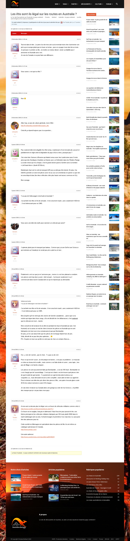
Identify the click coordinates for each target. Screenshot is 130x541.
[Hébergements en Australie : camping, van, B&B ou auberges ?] (114, 277)
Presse (101, 539)
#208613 (78, 401)
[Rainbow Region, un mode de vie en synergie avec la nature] (114, 296)
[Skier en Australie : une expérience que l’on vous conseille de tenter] (114, 237)
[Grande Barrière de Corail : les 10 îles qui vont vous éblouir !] (114, 139)
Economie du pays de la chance (96, 494)
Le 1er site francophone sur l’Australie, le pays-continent (27, 17)
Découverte (85, 4)
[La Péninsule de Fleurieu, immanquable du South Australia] (114, 51)
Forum (108, 4)
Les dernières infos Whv (94, 485)
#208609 (78, 242)
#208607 (78, 190)
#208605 (78, 117)
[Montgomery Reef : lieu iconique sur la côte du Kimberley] (114, 267)
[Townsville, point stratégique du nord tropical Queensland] (114, 178)
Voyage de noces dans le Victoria (96, 78)
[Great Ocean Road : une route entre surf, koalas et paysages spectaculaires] (114, 32)
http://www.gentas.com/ (28, 429)
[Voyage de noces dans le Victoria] (114, 80)
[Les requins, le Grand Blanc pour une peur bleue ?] (114, 61)
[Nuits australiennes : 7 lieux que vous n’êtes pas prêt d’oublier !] (114, 158)
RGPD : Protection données (60, 539)
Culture (98, 4)
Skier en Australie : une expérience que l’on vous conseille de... (96, 236)
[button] (116, 4)
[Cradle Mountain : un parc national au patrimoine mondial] (114, 286)
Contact (95, 539)
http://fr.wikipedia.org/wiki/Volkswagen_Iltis (35, 125)
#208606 (78, 144)
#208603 (78, 66)
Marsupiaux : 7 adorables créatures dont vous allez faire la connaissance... (70, 477)
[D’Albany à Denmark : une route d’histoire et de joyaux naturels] (114, 188)
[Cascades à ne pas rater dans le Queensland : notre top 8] (114, 110)
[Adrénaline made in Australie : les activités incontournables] (114, 217)
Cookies (71, 539)
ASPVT (117, 539)
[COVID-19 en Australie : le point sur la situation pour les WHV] (114, 100)
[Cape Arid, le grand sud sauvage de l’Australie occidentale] (114, 247)
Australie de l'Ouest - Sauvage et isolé (98, 488)
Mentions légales (81, 539)
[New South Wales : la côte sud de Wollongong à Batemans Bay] (114, 257)
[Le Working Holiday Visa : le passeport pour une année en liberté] (54, 488)
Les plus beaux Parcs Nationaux (96, 482)
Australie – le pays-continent (67, 17)
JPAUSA (107, 539)
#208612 (78, 349)
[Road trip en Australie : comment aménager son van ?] (114, 306)
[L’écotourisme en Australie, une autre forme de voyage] (114, 207)
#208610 (78, 269)
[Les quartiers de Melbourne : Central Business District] (114, 90)
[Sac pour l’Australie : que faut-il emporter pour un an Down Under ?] (114, 129)
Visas (65, 4)
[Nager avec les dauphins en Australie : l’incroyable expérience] (114, 149)
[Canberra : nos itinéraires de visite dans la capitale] (114, 198)
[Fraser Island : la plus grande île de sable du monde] (114, 22)
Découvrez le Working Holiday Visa (97, 479)
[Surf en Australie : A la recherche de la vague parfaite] (114, 227)
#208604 (78, 93)
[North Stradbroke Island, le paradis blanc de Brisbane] (114, 119)
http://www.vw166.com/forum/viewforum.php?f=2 (37, 409)
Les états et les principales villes (96, 491)
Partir (74, 4)
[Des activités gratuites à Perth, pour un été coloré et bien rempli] (114, 168)
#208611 (78, 296)
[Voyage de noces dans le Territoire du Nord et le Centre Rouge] (114, 71)
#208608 (78, 217)
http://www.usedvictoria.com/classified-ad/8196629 (37, 437)
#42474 (79, 39)
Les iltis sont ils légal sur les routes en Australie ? (44, 14)
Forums (47, 17)
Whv (56, 4)
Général (54, 17)
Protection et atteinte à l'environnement (99, 497)
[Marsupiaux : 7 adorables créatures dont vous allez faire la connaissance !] (54, 477)
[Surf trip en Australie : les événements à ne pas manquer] (114, 41)
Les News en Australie (93, 476)
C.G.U (89, 539)
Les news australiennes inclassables (98, 500)
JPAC (112, 539)
